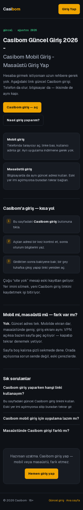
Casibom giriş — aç (22, 107)
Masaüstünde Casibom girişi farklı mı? (36, 430)
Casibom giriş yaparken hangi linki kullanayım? (32, 390)
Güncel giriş (56, 500)
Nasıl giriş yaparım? (23, 120)
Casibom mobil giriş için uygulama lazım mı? (41, 418)
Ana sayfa (73, 500)
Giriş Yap (69, 9)
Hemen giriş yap (41, 473)
